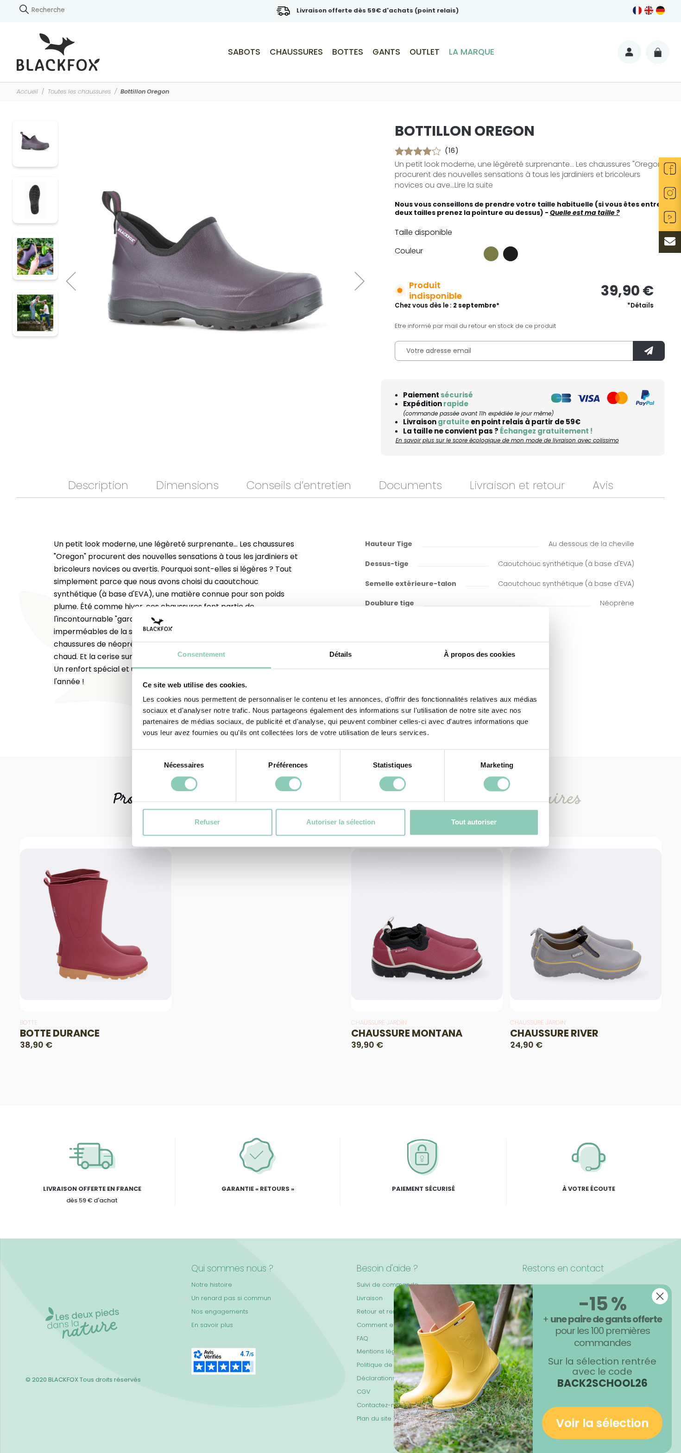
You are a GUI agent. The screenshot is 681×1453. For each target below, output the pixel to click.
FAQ (362, 1338)
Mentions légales (383, 1351)
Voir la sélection (602, 1423)
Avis (603, 485)
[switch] (288, 783)
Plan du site (374, 1418)
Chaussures (296, 51)
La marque (471, 51)
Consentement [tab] (201, 655)
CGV (364, 1391)
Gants (386, 51)
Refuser (207, 822)
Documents (410, 485)
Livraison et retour (517, 485)
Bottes (347, 51)
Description (98, 485)
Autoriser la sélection (340, 822)
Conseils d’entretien (298, 485)
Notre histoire (211, 1284)
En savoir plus (212, 1325)
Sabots (244, 51)
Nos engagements (219, 1311)
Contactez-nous (381, 1405)
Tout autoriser (474, 822)
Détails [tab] (340, 655)
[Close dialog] (660, 1296)
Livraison (370, 1298)
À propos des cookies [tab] (479, 655)
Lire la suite (473, 185)
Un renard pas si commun (231, 1298)
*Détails (640, 305)
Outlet (425, 51)
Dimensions (187, 485)
